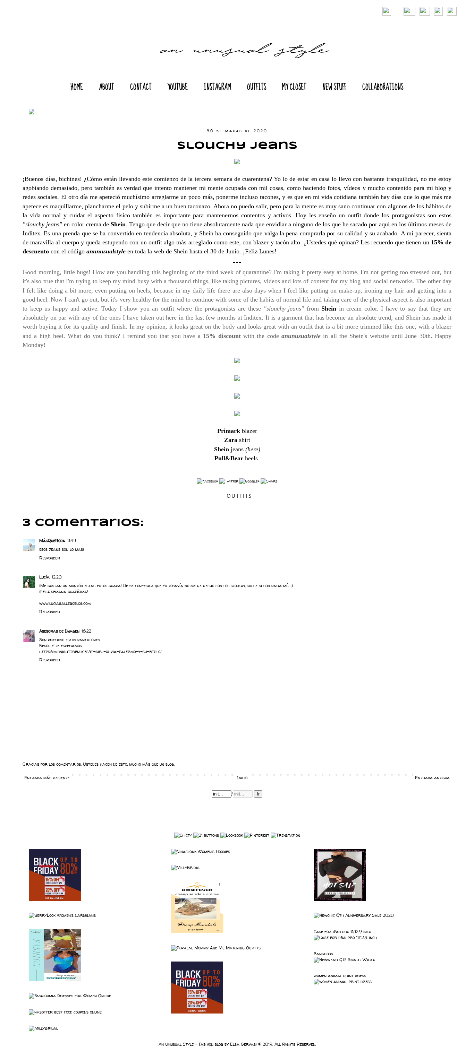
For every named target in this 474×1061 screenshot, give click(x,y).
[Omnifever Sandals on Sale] (197, 931)
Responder (49, 558)
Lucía (44, 577)
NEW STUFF (334, 87)
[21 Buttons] (206, 835)
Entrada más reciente (46, 778)
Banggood (323, 954)
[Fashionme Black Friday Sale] (55, 899)
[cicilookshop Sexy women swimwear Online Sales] (55, 979)
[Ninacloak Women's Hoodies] (200, 851)
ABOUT (106, 87)
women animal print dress (340, 976)
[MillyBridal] (185, 867)
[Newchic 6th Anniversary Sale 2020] (354, 915)
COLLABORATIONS (382, 87)
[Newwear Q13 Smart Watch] (344, 960)
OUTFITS (256, 87)
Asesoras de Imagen (59, 631)
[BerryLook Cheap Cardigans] (62, 915)
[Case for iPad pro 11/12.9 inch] (345, 937)
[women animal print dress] (343, 981)
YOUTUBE (178, 87)
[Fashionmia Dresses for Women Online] (70, 996)
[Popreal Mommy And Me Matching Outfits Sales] (216, 948)
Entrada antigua (432, 778)
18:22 (86, 631)
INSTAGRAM (217, 87)
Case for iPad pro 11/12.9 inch (342, 931)
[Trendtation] (285, 835)
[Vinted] (183, 835)
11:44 (71, 540)
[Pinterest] (256, 835)
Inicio (242, 778)
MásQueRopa (52, 540)
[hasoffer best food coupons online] (65, 1012)
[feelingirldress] (340, 899)
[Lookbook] (231, 835)
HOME (76, 87)
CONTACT (141, 87)
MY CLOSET (294, 87)
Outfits (239, 495)
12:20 (57, 577)
